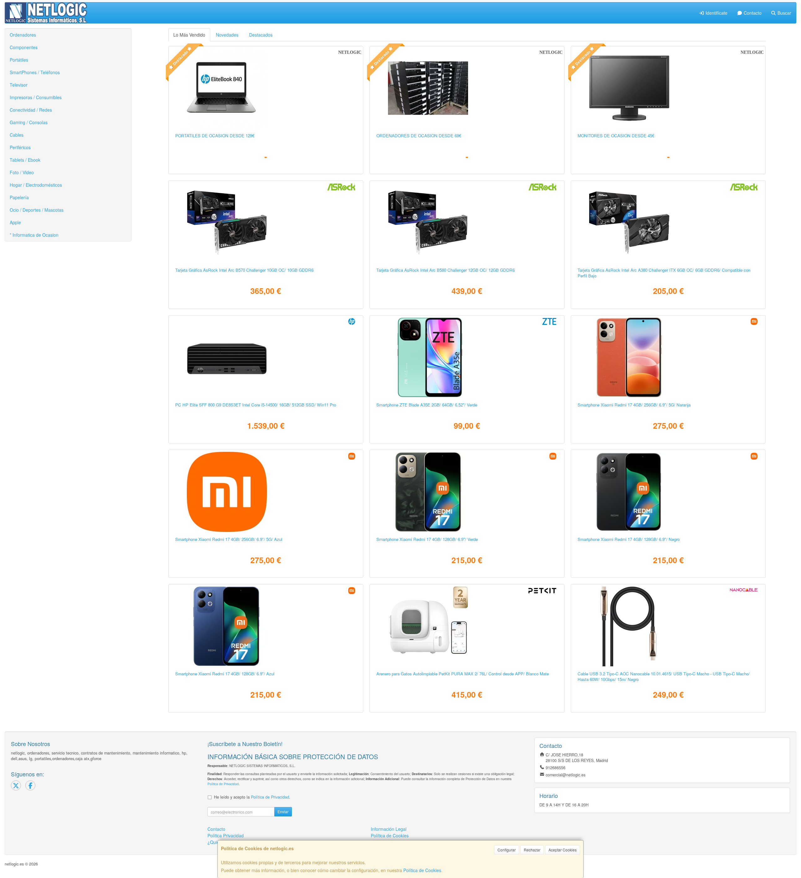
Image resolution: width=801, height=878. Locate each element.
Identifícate (715, 13)
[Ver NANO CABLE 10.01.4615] (668, 626)
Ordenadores (23, 35)
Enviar (283, 811)
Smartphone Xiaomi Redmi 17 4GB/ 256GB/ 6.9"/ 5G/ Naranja (634, 405)
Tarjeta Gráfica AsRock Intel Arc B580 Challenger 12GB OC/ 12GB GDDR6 (445, 270)
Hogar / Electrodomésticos (36, 185)
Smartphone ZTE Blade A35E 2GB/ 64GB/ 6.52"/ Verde (426, 405)
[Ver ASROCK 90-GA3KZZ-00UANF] (668, 223)
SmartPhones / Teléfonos (35, 72)
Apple (15, 222)
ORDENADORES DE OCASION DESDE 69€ (418, 136)
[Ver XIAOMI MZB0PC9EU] (266, 492)
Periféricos (20, 147)
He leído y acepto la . (252, 797)
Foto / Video (22, 172)
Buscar (783, 13)
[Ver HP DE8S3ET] (266, 357)
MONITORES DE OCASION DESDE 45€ (616, 136)
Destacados (261, 35)
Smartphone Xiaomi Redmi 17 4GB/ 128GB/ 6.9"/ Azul (224, 674)
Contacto (752, 13)
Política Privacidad (225, 835)
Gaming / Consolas (29, 122)
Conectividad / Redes (31, 110)
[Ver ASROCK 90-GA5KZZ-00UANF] (266, 223)
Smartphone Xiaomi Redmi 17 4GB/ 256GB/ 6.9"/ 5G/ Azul (228, 539)
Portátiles (19, 60)
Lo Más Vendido (189, 35)
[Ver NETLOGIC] (266, 88)
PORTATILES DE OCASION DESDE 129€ (214, 136)
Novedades (227, 35)
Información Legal (388, 829)
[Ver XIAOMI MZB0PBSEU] (668, 357)
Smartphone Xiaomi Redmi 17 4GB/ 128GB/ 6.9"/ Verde (427, 539)
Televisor (19, 85)
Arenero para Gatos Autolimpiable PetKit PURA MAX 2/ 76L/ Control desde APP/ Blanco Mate (462, 674)
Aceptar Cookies (562, 849)
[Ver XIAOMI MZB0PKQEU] (467, 492)
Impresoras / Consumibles (36, 97)
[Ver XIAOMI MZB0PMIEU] (266, 626)
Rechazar (532, 849)
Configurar (506, 849)
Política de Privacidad (223, 783)
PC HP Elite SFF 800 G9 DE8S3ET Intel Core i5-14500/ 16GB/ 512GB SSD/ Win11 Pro (255, 405)
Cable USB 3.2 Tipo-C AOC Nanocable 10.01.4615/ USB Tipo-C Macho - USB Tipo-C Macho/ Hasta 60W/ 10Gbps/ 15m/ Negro (664, 676)
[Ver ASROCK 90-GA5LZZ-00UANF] (467, 223)
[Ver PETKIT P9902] (467, 626)
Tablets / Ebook (25, 160)
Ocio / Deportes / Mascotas (37, 210)
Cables (16, 135)
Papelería (19, 197)
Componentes (24, 47)
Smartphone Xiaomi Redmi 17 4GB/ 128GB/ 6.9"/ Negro (629, 539)
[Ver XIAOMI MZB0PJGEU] (668, 492)
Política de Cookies (422, 870)
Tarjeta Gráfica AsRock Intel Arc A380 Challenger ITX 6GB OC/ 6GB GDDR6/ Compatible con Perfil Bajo (664, 272)
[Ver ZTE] (467, 357)
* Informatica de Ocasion (34, 235)
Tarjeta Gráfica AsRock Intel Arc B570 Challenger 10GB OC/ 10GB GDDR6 (244, 270)
